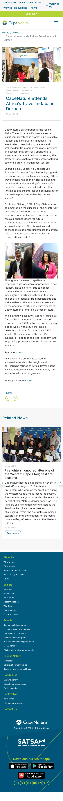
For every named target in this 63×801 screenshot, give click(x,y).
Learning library (11, 680)
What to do (9, 598)
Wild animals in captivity (15, 633)
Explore (8, 584)
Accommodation (11, 602)
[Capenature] (15, 23)
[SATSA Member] (31, 742)
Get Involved (11, 693)
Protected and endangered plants (19, 642)
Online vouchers (11, 614)
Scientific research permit (15, 637)
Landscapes (9, 661)
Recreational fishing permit (16, 625)
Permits (8, 620)
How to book (10, 593)
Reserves (8, 589)
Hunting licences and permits (17, 629)
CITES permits (10, 646)
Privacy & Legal (42, 728)
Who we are (9, 562)
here (20, 352)
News (16, 32)
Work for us (9, 699)
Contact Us (10, 708)
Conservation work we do (15, 665)
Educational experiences (15, 684)
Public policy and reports (15, 574)
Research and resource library (17, 669)
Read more (14, 533)
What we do (9, 566)
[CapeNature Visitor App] (19, 766)
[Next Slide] (60, 482)
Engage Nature (12, 655)
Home (5, 32)
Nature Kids (10, 674)
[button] (21, 8)
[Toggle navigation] (56, 23)
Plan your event (11, 610)
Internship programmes (14, 703)
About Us (9, 557)
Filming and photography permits (19, 650)
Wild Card (8, 606)
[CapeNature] (31, 722)
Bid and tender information (16, 570)
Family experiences (12, 688)
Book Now (31, 13)
